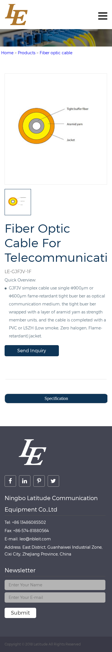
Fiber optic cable (56, 52)
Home (7, 52)
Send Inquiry (31, 350)
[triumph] (56, 181)
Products (26, 52)
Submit (20, 613)
